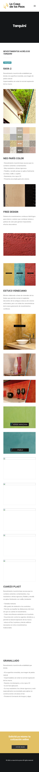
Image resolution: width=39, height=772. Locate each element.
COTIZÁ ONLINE (20, 747)
